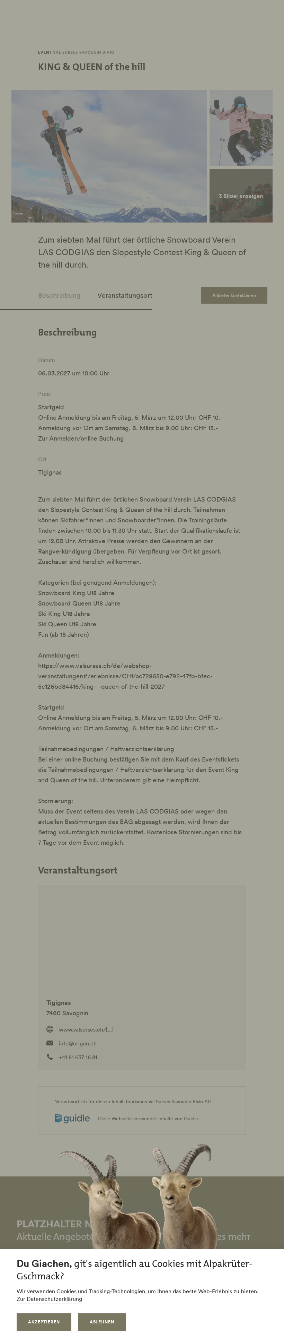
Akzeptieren (44, 1321)
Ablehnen (102, 1321)
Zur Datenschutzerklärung (49, 1298)
